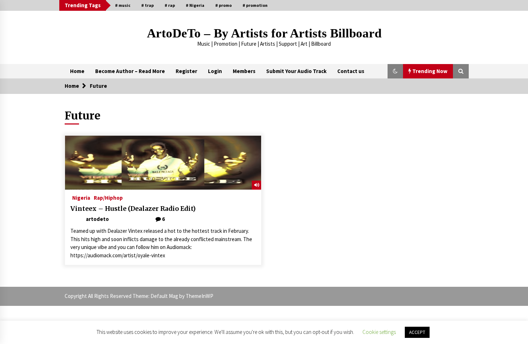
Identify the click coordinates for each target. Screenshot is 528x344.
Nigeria (81, 197)
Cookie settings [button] (379, 332)
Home (77, 71)
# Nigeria (195, 5)
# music (122, 5)
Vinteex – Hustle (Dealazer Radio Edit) (133, 209)
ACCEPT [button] (417, 332)
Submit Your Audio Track (296, 71)
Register (186, 71)
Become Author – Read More (130, 71)
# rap (170, 5)
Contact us (350, 71)
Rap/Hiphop (108, 197)
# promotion (255, 5)
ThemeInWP (199, 296)
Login (215, 71)
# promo (223, 5)
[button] (395, 71)
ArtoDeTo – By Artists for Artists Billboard (264, 33)
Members (244, 71)
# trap (147, 5)
